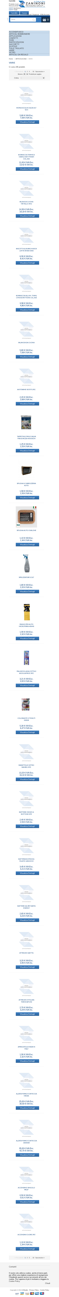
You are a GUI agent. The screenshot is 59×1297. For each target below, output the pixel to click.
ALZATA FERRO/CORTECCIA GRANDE (26, 1142)
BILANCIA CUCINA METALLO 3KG (26, 203)
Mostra (20, 74)
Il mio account (44, 14)
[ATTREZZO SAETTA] (26, 939)
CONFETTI (13, 38)
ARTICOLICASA (21, 59)
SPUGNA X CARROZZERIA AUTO (26, 484)
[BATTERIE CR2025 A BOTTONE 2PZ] (26, 799)
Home (11, 59)
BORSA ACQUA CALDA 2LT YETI (26, 109)
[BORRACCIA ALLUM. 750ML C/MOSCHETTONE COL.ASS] (26, 282)
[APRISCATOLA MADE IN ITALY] (26, 1033)
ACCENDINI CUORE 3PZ (26, 1235)
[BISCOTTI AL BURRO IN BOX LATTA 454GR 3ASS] (26, 235)
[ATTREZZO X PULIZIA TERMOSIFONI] (26, 986)
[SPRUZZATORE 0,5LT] (26, 564)
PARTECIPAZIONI (16, 42)
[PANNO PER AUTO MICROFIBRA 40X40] (26, 611)
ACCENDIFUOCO (16, 32)
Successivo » (39, 71)
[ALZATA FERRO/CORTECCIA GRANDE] (26, 1127)
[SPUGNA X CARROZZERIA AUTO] (26, 470)
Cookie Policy (14, 1281)
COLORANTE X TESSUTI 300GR (26, 719)
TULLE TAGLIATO (16, 48)
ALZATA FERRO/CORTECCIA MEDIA (26, 1095)
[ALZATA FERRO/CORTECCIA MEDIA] (26, 1080)
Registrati (36, 14)
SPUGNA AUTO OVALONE (26, 530)
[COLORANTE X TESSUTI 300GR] (26, 705)
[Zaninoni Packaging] (32, 5)
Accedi (29, 14)
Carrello (12, 1)
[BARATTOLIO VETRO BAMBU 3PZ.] (26, 752)
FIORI (11, 40)
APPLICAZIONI (15, 36)
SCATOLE (13, 46)
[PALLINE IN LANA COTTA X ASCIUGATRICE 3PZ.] (26, 658)
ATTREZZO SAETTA (26, 953)
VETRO (12, 52)
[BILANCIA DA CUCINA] (26, 329)
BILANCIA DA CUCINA (26, 342)
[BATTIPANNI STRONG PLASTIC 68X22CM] (26, 846)
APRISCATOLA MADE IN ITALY (26, 1048)
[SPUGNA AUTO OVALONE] (26, 517)
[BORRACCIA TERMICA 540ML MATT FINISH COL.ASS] (26, 141)
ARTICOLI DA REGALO (18, 55)
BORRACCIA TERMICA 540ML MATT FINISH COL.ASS (26, 156)
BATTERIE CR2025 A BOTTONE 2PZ (26, 813)
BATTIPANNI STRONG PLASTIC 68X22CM (26, 860)
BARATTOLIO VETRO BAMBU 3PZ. (26, 766)
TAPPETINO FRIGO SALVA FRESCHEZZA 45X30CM (26, 437)
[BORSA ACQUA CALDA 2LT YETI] (26, 94)
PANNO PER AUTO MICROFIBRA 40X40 (26, 625)
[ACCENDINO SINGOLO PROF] (26, 1174)
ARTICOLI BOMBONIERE (19, 34)
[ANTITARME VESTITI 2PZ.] (26, 376)
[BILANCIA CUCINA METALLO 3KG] (26, 188)
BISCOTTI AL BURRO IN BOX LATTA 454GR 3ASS (26, 250)
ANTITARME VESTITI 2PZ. (26, 389)
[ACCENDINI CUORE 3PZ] (26, 1221)
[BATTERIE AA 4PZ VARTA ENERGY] (26, 893)
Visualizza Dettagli (27, 122)
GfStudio (25, 1290)
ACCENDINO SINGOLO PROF (26, 1189)
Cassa (24, 13)
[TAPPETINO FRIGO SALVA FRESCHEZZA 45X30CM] (26, 423)
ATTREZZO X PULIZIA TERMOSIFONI (26, 1001)
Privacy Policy (34, 1290)
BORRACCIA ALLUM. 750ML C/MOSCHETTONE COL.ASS (26, 297)
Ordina (16, 78)
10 (33, 71)
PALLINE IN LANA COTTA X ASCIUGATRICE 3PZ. (26, 672)
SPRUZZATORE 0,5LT (26, 577)
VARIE (11, 50)
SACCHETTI (14, 44)
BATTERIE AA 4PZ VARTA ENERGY (26, 907)
